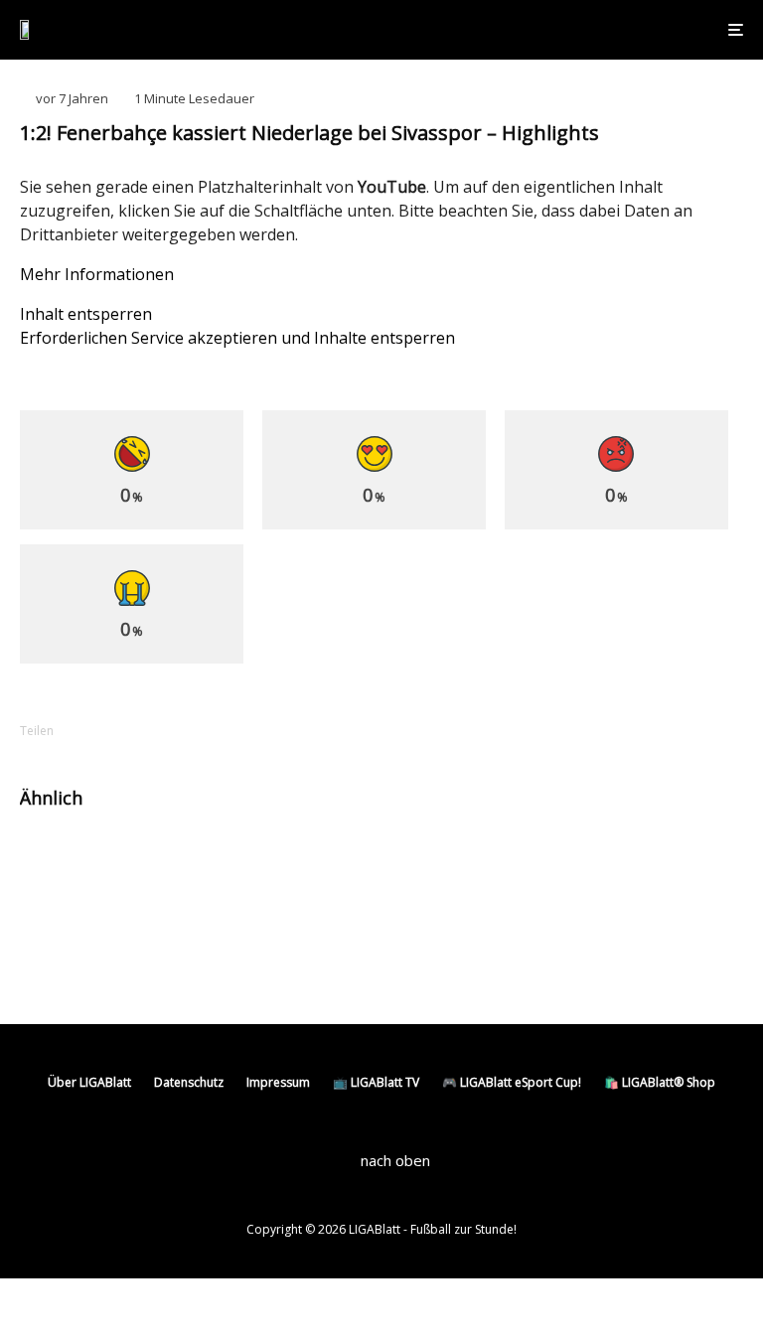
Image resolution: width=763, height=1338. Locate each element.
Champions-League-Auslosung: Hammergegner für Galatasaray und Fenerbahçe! (604, 869)
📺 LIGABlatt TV (376, 1082)
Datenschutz (189, 1082)
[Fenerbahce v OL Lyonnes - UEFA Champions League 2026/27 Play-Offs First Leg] (52, 944)
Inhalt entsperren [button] (86, 314)
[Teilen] (109, 730)
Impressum (278, 1082)
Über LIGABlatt (89, 1082)
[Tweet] (161, 730)
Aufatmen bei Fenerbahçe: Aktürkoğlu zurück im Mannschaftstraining (230, 860)
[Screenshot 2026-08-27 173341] (428, 860)
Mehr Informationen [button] (97, 274)
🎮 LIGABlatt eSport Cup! (511, 1082)
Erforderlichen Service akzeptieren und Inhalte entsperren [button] (237, 338)
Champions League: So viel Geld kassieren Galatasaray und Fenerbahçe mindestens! (212, 952)
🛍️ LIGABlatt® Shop (659, 1082)
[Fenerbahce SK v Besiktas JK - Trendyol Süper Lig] (52, 860)
